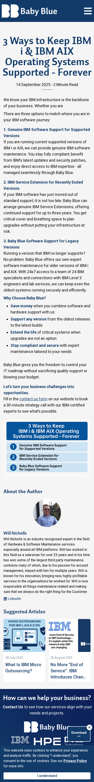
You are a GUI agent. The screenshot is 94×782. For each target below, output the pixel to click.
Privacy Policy (75, 761)
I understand (47, 776)
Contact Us (13, 707)
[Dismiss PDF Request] (89, 727)
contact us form (33, 399)
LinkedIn (14, 599)
